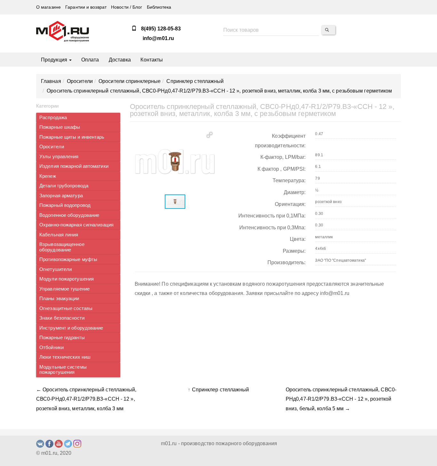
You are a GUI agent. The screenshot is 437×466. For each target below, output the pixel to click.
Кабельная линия (58, 234)
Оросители (51, 146)
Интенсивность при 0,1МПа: (272, 215)
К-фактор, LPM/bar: (283, 157)
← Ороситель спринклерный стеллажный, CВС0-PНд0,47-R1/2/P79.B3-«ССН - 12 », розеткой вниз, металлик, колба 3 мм (86, 399)
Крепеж (47, 176)
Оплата (90, 59)
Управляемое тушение (64, 288)
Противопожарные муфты (68, 259)
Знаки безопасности (61, 318)
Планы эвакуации (59, 298)
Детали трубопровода (63, 185)
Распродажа (53, 117)
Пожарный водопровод (65, 205)
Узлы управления (59, 156)
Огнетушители (55, 269)
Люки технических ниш (65, 357)
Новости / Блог (126, 7)
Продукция (54, 59)
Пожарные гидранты (62, 337)
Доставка (120, 59)
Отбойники (51, 347)
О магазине (48, 7)
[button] (209, 135)
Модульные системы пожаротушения (63, 369)
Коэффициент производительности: (280, 140)
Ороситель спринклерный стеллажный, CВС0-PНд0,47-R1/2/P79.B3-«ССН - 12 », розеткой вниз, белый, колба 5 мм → (341, 399)
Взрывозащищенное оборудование (61, 247)
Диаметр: (295, 192)
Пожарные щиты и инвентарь (72, 137)
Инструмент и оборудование (71, 328)
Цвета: (298, 239)
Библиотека (159, 7)
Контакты (151, 59)
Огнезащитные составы (65, 308)
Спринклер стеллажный (220, 389)
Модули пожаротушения (66, 279)
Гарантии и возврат (86, 7)
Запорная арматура (61, 195)
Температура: (289, 180)
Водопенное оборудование (69, 215)
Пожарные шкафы (59, 127)
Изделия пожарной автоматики (73, 166)
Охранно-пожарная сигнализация (76, 224)
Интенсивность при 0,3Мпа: (272, 227)
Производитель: (286, 262)
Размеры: (294, 251)
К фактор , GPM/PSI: (282, 169)
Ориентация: (290, 204)
